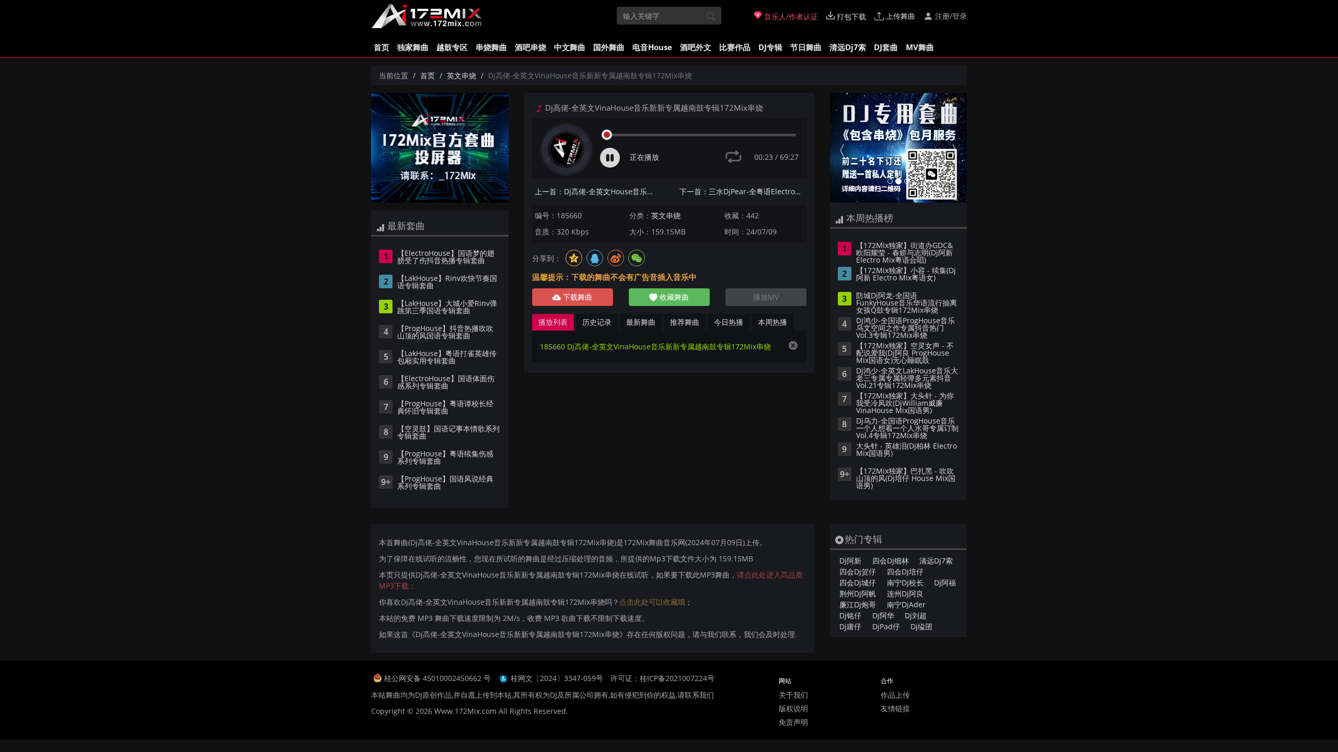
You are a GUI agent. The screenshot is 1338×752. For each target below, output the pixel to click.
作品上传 (895, 695)
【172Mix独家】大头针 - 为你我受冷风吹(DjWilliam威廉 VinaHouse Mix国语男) (905, 403)
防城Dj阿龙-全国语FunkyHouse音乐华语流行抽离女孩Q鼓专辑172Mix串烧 (906, 303)
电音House (652, 47)
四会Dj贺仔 (857, 572)
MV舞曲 (920, 47)
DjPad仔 (886, 626)
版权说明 (793, 708)
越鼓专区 (452, 47)
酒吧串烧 (530, 47)
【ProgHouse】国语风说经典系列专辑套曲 (445, 483)
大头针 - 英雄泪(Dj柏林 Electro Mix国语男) (906, 450)
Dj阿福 (945, 583)
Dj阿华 (883, 615)
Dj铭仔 (850, 615)
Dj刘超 (916, 615)
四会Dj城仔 (857, 583)
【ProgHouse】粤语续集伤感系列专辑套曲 (445, 458)
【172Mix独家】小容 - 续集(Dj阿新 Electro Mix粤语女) (906, 275)
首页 (381, 47)
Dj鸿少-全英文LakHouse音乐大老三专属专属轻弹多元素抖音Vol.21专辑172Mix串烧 (907, 378)
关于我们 (793, 695)
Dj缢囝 (921, 626)
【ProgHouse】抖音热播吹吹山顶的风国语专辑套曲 (445, 332)
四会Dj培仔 (905, 572)
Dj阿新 (850, 561)
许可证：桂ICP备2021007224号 (662, 678)
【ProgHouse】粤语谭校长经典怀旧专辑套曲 (445, 408)
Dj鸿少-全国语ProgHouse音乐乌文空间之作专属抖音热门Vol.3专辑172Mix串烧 (905, 328)
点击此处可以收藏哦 (652, 602)
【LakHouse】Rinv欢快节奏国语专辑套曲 (447, 282)
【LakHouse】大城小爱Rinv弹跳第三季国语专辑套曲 (447, 307)
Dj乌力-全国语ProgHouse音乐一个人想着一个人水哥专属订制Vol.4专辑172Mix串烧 (907, 428)
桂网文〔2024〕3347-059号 (557, 678)
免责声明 (793, 722)
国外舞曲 (609, 47)
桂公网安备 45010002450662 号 (438, 678)
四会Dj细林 (890, 561)
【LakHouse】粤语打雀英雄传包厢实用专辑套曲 (447, 358)
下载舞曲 (576, 297)
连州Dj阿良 (905, 593)
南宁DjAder (906, 604)
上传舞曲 (899, 16)
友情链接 (895, 708)
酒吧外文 (695, 47)
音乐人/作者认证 (790, 16)
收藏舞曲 (673, 297)
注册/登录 (950, 16)
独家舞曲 (413, 47)
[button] (840, 148)
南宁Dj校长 (905, 583)
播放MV (766, 297)
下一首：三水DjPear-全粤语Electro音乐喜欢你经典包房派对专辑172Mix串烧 (742, 191)
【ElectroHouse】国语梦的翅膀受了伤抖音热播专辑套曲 (445, 257)
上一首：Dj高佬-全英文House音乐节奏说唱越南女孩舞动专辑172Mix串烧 (598, 191)
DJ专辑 (770, 47)
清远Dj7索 (847, 47)
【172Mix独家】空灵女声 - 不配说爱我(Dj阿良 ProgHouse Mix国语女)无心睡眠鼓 (905, 353)
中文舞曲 (569, 47)
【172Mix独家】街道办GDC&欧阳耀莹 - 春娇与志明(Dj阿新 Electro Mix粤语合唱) (904, 253)
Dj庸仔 (850, 626)
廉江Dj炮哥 (857, 604)
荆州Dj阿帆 (857, 593)
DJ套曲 (886, 47)
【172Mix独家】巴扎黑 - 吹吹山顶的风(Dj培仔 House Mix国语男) (905, 478)
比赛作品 (735, 47)
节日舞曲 (806, 47)
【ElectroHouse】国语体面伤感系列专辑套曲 (445, 383)
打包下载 (850, 16)
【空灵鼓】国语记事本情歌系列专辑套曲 (448, 433)
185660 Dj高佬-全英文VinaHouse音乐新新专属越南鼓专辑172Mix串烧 (655, 346)
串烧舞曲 (491, 47)
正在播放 (644, 157)
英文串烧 (461, 75)
